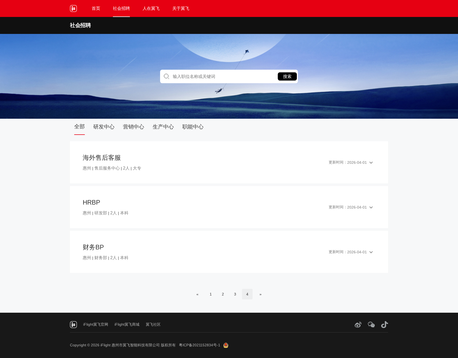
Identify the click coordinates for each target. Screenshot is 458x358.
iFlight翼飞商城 (126, 324)
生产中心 (163, 127)
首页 (96, 8)
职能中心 (193, 127)
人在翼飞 (151, 8)
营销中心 (133, 127)
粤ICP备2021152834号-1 (199, 345)
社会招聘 (121, 8)
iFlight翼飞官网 (95, 324)
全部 (79, 126)
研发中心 (103, 127)
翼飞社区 (153, 324)
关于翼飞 (180, 8)
